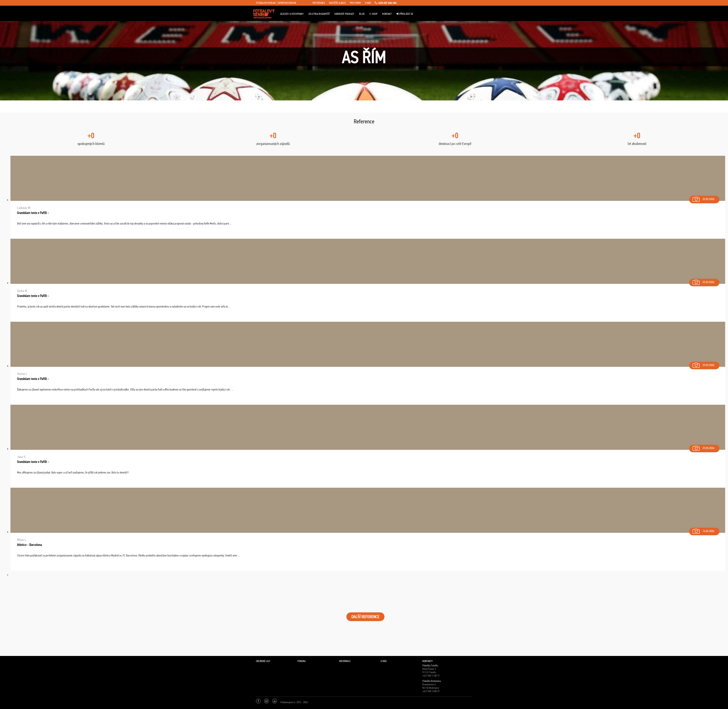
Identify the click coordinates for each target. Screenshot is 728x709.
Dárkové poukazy (344, 14)
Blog (362, 14)
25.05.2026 (708, 199)
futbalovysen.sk (266, 3)
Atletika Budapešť (319, 14)
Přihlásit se (406, 14)
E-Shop (373, 14)
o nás (368, 3)
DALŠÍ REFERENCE (365, 616)
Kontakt (387, 14)
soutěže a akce (337, 3)
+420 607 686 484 (387, 3)
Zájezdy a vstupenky (292, 14)
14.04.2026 (708, 531)
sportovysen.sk (287, 3)
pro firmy (355, 3)
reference (319, 3)
